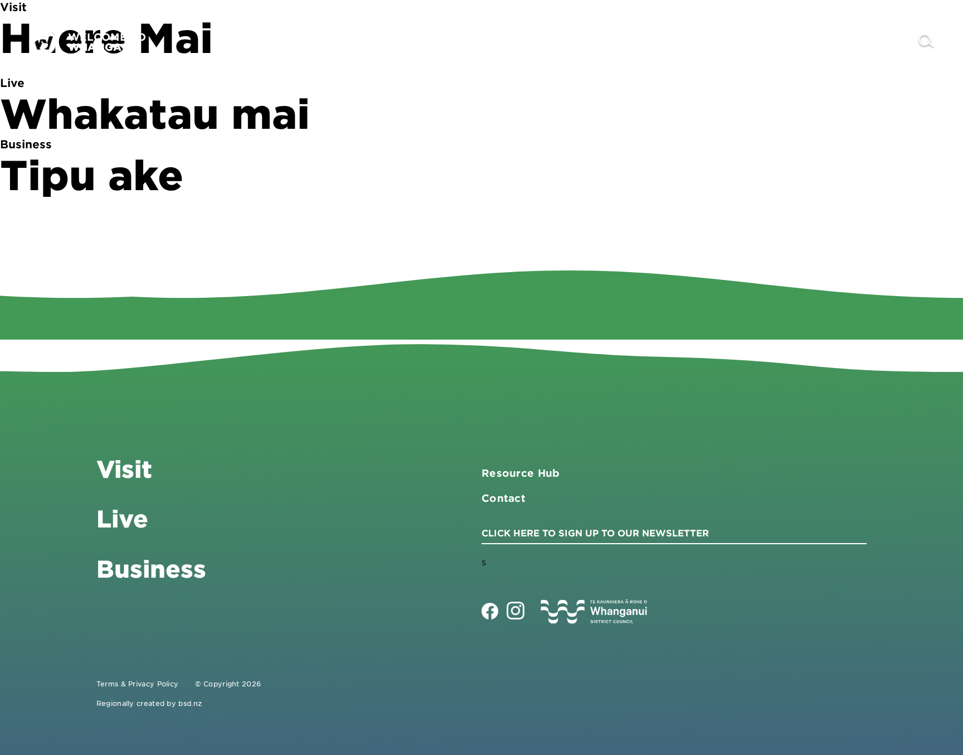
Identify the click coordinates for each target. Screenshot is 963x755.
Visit (690, 41)
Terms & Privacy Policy (137, 683)
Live (817, 41)
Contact (879, 41)
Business (754, 41)
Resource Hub (520, 473)
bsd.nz (190, 703)
